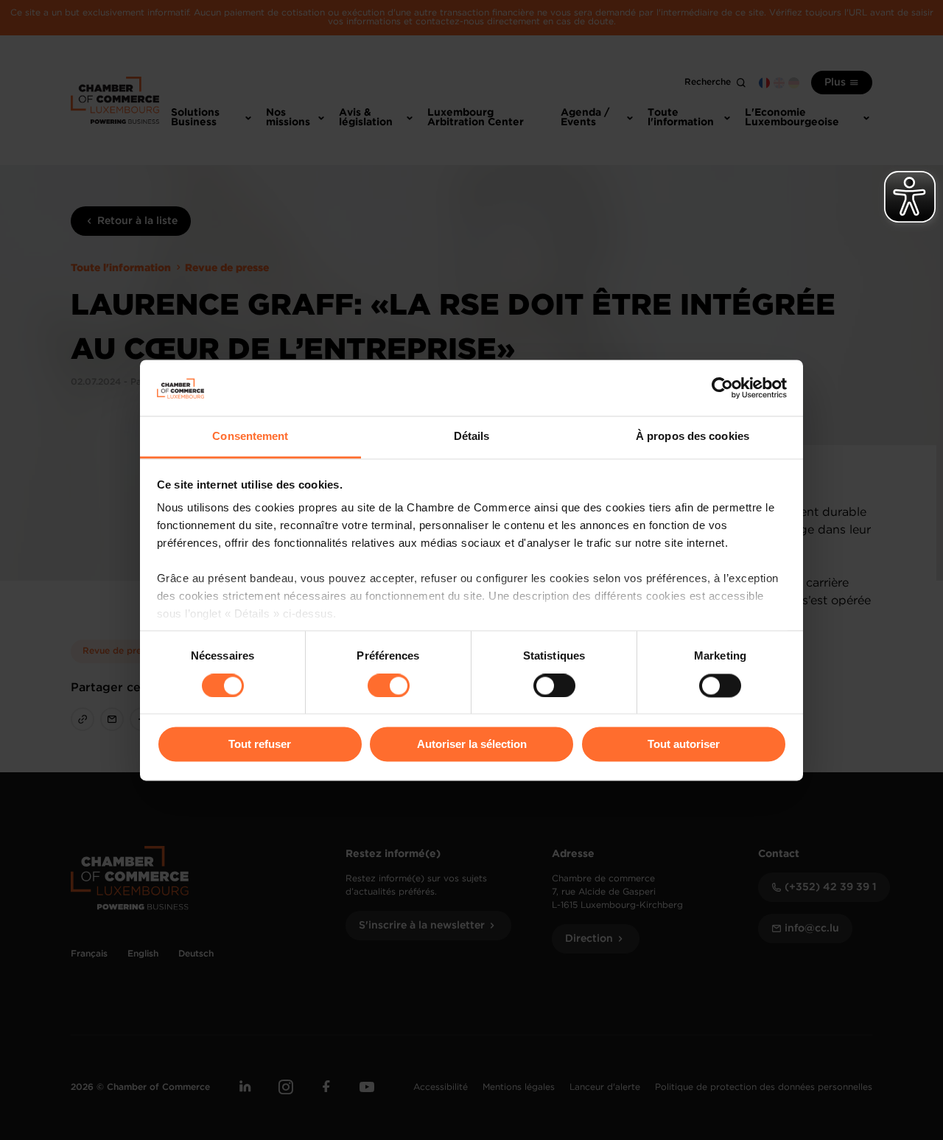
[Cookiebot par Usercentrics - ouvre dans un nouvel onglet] (722, 388)
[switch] (389, 685)
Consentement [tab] (250, 436)
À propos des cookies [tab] (692, 436)
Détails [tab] (472, 436)
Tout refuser (259, 744)
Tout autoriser (684, 744)
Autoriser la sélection (472, 744)
